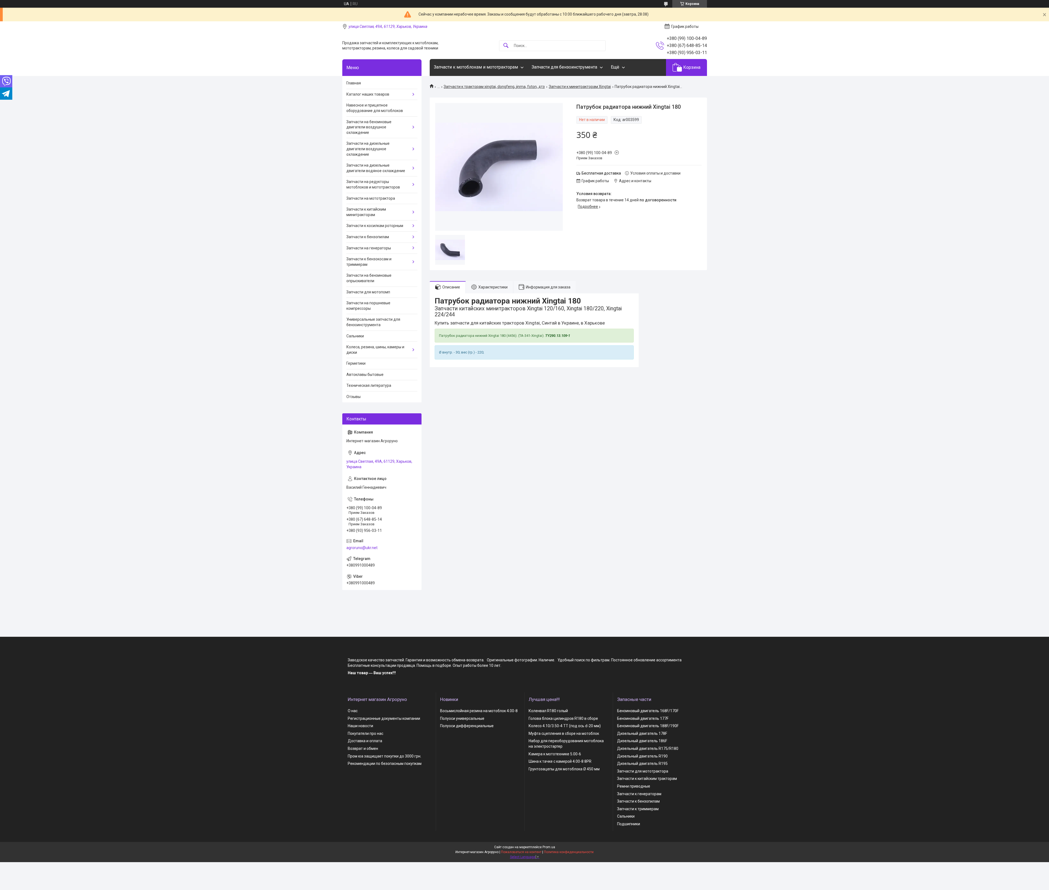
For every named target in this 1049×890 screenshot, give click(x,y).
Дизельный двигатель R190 (642, 756)
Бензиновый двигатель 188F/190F (648, 726)
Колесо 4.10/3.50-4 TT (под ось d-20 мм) (565, 726)
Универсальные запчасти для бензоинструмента (373, 322)
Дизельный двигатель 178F (642, 733)
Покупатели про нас (365, 733)
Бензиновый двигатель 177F (642, 718)
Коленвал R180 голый (548, 711)
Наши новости (360, 726)
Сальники (355, 336)
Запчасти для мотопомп (368, 292)
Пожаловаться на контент (521, 852)
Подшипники (628, 824)
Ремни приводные (633, 786)
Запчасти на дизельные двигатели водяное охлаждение (375, 168)
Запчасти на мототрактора (370, 198)
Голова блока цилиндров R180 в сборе (563, 718)
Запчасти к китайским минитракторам (366, 212)
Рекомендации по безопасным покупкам (385, 763)
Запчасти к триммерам (638, 809)
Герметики (356, 363)
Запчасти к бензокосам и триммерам (368, 262)
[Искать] (506, 46)
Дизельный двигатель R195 (642, 763)
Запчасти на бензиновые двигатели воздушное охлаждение (368, 127)
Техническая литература (368, 385)
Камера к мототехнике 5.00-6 (555, 754)
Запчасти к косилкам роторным (374, 225)
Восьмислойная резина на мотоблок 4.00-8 (479, 711)
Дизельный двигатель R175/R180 (647, 748)
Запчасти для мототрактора (642, 771)
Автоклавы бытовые (365, 374)
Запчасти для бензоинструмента (564, 67)
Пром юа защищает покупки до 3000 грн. (384, 756)
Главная (353, 83)
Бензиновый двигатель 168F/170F (648, 711)
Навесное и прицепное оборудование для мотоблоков (374, 108)
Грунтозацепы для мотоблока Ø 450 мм (564, 769)
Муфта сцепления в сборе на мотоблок (564, 733)
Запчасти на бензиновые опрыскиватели (368, 278)
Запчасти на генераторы (368, 248)
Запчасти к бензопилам (367, 237)
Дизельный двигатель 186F (642, 741)
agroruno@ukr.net (362, 548)
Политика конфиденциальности (569, 852)
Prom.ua (549, 847)
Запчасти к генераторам (639, 794)
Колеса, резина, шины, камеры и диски (375, 350)
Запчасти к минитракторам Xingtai (580, 86)
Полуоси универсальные (462, 718)
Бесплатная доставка (601, 173)
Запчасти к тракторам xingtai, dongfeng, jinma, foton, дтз (494, 86)
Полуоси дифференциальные (467, 726)
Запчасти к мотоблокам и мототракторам (476, 67)
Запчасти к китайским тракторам (647, 778)
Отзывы (353, 396)
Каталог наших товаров (367, 94)
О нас (353, 711)
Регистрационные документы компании (384, 718)
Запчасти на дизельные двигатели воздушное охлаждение (368, 148)
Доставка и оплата (365, 741)
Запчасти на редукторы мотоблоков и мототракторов (373, 184)
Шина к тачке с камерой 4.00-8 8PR (560, 761)
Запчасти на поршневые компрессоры (368, 306)
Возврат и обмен (363, 748)
